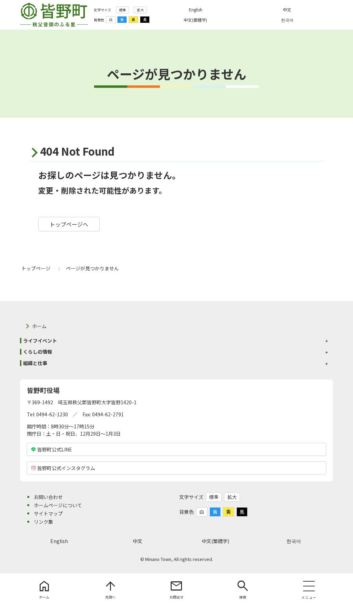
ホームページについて (58, 505)
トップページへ (69, 224)
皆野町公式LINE (54, 449)
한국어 (293, 541)
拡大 (140, 9)
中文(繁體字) (215, 541)
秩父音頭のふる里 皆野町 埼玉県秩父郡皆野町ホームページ (54, 15)
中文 (137, 541)
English (59, 541)
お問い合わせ (48, 496)
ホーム (39, 326)
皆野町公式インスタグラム (66, 468)
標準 (122, 9)
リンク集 (43, 521)
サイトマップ (48, 513)
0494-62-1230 (52, 414)
